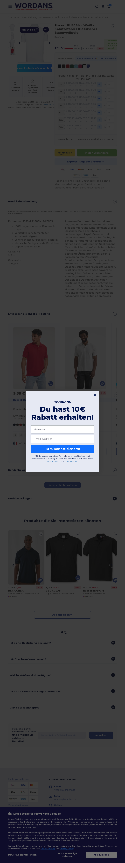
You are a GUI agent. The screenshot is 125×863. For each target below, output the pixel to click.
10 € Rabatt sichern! (62, 449)
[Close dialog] (95, 395)
